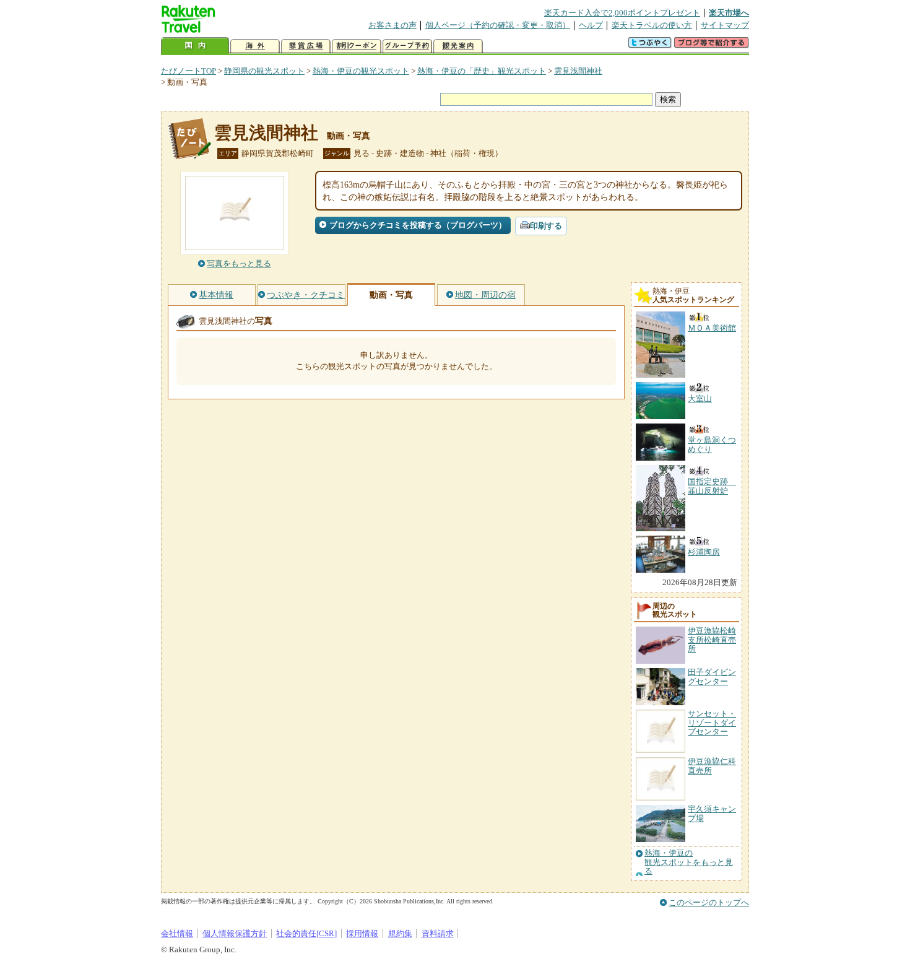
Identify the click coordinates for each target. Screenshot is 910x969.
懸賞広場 (306, 46)
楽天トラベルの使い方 (652, 25)
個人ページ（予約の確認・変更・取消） (497, 25)
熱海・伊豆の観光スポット (361, 71)
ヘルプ (591, 25)
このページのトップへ (709, 902)
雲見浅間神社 (578, 71)
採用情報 (362, 933)
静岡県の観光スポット (264, 71)
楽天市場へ (729, 12)
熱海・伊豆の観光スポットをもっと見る (688, 862)
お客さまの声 (392, 25)
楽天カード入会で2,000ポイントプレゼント (622, 12)
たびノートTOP (188, 71)
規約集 (400, 933)
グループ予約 (407, 46)
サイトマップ (725, 25)
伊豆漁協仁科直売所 (712, 766)
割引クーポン (356, 46)
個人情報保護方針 (234, 933)
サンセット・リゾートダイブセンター (712, 722)
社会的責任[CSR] (306, 933)
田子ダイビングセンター (712, 676)
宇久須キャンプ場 (712, 813)
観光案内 (458, 46)
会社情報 (177, 933)
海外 (255, 46)
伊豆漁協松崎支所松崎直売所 (712, 639)
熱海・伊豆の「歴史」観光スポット (481, 71)
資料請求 (438, 933)
